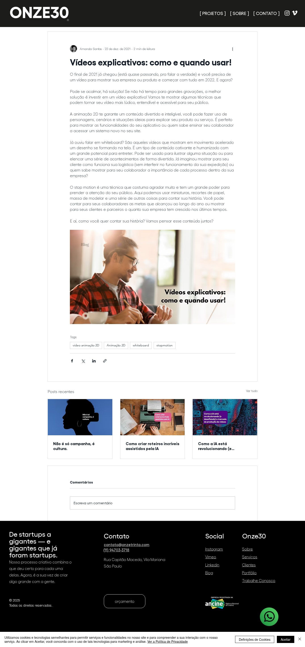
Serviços (249, 557)
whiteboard (141, 345)
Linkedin (212, 565)
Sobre (247, 549)
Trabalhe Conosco (258, 580)
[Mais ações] (232, 48)
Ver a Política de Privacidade (167, 641)
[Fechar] (299, 639)
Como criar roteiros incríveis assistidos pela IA (152, 446)
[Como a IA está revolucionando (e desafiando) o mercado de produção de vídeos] (225, 417)
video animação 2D (86, 345)
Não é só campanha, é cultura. (74, 446)
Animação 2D (116, 345)
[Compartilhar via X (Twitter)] (83, 361)
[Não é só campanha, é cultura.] (80, 417)
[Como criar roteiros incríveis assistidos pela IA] (152, 417)
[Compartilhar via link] (105, 361)
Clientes (249, 565)
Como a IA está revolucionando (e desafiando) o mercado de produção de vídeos (223, 446)
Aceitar (285, 639)
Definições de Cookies (254, 639)
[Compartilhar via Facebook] (72, 361)
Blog (209, 572)
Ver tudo (251, 391)
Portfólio (249, 572)
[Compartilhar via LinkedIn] (94, 361)
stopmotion (165, 345)
